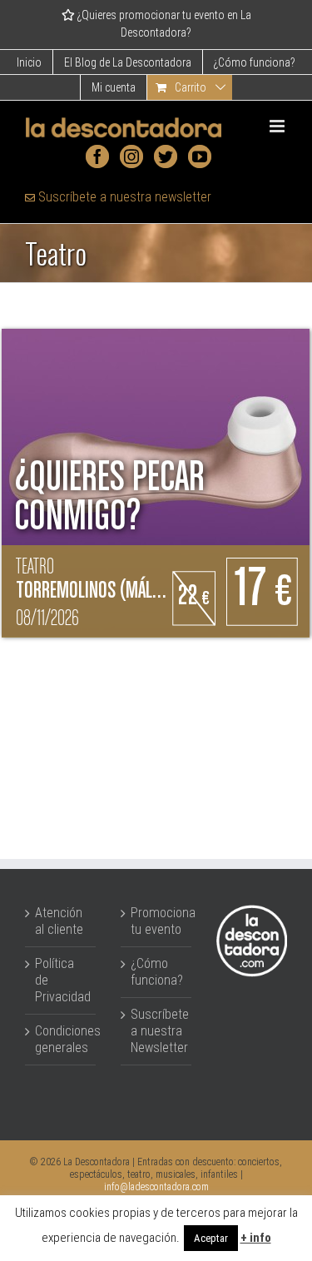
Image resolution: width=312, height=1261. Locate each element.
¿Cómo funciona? (157, 972)
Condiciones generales (61, 1039)
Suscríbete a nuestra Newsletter (157, 1030)
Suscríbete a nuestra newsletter (123, 197)
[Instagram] (131, 156)
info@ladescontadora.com (156, 1187)
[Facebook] (97, 156)
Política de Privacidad (61, 980)
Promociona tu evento (157, 921)
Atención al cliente (59, 921)
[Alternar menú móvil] (278, 126)
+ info (255, 1237)
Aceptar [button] (211, 1238)
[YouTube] (199, 156)
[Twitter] (165, 156)
